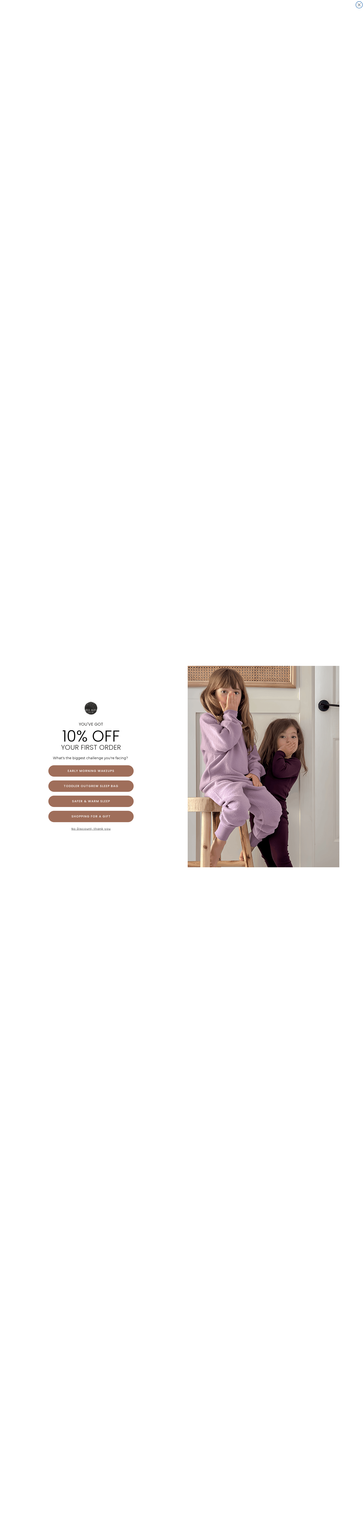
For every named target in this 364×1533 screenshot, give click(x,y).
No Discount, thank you (91, 829)
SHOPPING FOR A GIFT (91, 816)
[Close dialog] (359, 5)
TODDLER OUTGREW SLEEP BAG (91, 786)
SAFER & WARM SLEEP (91, 801)
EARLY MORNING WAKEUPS (91, 771)
